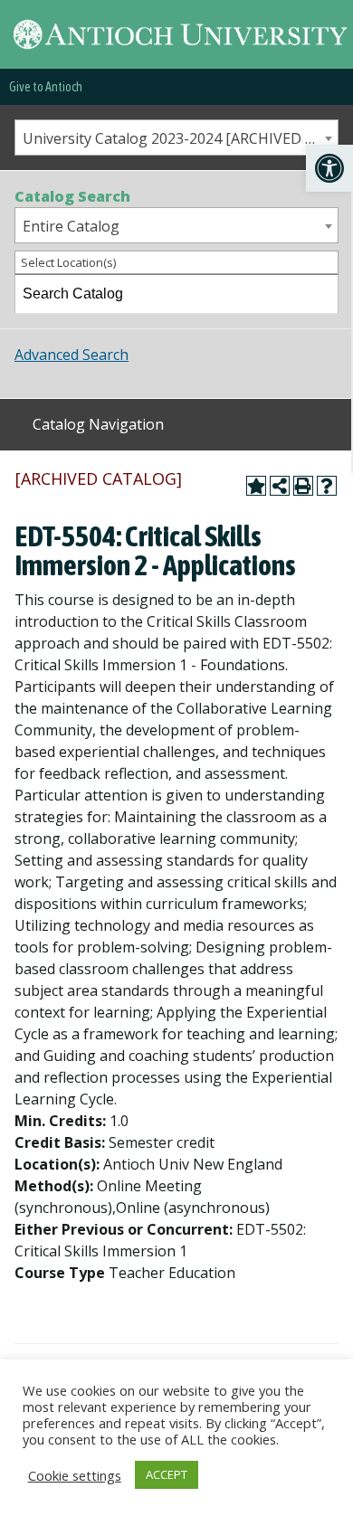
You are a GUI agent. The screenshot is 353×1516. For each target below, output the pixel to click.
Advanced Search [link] (71, 355)
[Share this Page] (280, 486)
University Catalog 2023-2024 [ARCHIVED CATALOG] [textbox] (180, 138)
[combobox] (176, 137)
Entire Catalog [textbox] (71, 226)
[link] (329, 168)
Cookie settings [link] (74, 1475)
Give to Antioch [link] (45, 87)
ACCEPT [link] (166, 1474)
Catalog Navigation (98, 424)
